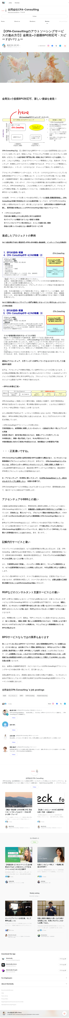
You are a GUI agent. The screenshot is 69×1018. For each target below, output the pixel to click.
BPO (22, 695)
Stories (47, 21)
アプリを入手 (63, 959)
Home (3, 21)
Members (32, 21)
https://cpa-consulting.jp (13, 12)
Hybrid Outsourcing (42, 695)
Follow (34, 16)
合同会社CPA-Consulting (23, 9)
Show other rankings (34, 896)
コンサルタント (13, 695)
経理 (5, 695)
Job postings (63, 21)
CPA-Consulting (30, 695)
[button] (35, 954)
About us (17, 21)
